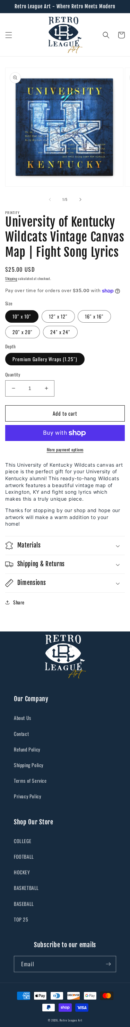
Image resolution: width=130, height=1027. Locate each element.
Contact (21, 733)
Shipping (11, 278)
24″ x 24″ (60, 332)
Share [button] (19, 602)
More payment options (65, 449)
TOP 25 (21, 919)
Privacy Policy (27, 796)
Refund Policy (27, 749)
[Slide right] (80, 199)
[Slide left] (50, 199)
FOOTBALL (24, 856)
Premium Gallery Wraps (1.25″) (44, 359)
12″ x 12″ (58, 316)
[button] (8, 35)
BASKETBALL (26, 887)
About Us (22, 717)
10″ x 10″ (21, 316)
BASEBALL (24, 903)
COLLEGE (22, 840)
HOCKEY (22, 872)
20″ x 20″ (22, 332)
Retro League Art (71, 1020)
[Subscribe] (108, 964)
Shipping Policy (28, 765)
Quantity (12, 374)
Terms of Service (30, 780)
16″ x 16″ (94, 316)
